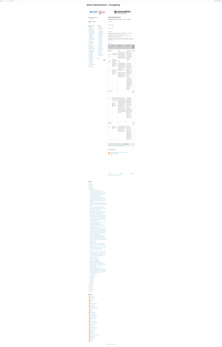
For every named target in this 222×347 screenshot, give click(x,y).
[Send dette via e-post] (123, 144)
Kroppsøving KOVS (92, 48)
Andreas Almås (92, 297)
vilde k (100, 55)
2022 (90, 185)
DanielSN (100, 34)
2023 (90, 184)
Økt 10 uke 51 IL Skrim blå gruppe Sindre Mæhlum (98, 212)
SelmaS (100, 53)
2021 (90, 187)
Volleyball (90, 62)
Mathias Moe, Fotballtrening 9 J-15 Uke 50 (96, 224)
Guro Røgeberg (92, 312)
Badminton (90, 29)
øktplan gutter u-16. (93, 242)
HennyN (100, 39)
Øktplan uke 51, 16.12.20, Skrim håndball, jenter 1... (98, 200)
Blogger (114, 344)
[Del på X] (125, 144)
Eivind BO (100, 35)
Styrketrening (91, 59)
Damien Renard (92, 306)
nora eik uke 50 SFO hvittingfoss (95, 234)
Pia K (99, 52)
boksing (90, 63)
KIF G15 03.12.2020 (93, 266)
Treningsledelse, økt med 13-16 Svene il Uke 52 (97, 192)
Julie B (100, 46)
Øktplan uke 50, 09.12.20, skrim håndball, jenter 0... (98, 230)
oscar (91, 341)
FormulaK (90, 34)
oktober (91, 276)
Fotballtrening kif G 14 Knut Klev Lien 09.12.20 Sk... (98, 231)
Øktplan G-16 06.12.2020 (94, 258)
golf (89, 65)
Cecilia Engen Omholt (93, 303)
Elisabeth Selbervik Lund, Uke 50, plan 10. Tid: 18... (98, 228)
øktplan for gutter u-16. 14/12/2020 (95, 209)
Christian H (100, 33)
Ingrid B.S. (100, 40)
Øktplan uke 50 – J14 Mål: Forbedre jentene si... (97, 243)
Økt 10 (91, 205)
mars (91, 279)
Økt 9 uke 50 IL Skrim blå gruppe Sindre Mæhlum (97, 247)
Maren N (100, 49)
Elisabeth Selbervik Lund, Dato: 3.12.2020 (96, 265)
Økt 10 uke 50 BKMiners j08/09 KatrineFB (96, 235)
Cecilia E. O (100, 32)
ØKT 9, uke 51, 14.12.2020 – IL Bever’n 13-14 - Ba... (98, 208)
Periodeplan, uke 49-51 (93, 273)
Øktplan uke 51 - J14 (93, 201)
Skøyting (90, 58)
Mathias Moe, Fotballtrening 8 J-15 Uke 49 (96, 262)
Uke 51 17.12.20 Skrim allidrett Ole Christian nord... (98, 193)
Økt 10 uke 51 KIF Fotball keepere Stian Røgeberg (98, 215)
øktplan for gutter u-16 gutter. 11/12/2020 (96, 211)
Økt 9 (91, 250)
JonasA (100, 45)
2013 (90, 291)
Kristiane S (100, 48)
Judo (90, 44)
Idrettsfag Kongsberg (93, 318)
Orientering (91, 51)
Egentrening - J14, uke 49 (94, 257)
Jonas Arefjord (92, 324)
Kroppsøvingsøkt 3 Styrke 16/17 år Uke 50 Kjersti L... (98, 254)
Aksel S (100, 27)
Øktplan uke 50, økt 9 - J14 (94, 246)
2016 (90, 287)
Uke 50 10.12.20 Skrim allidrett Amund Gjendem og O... (98, 239)
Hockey (90, 41)
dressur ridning (113, 145)
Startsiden (121, 173)
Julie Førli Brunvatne (93, 327)
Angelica (91, 300)
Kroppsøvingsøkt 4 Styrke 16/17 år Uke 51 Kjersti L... (98, 219)
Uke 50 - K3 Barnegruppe (94, 227)
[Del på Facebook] (126, 144)
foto (89, 23)
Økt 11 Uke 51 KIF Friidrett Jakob (95, 196)
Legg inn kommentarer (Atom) (116, 175)
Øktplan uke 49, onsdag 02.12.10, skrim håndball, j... (98, 270)
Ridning (120, 145)
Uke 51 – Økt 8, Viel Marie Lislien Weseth (96, 213)
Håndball (90, 42)
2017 (90, 286)
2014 (90, 290)
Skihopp (90, 56)
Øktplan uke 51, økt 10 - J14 (94, 220)
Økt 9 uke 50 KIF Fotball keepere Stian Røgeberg (97, 236)
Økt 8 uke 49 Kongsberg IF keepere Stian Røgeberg (98, 269)
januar (91, 281)
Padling (90, 52)
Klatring (90, 47)
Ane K (100, 29)
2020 (90, 188)
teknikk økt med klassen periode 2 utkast (96, 190)
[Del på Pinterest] (128, 144)
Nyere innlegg (110, 173)
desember (91, 189)
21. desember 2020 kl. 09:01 (123, 152)
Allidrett (90, 27)
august (91, 277)
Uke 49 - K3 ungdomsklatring (94, 259)
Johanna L (100, 42)
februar (91, 280)
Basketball (90, 32)
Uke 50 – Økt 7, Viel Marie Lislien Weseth (96, 255)
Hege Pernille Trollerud (114, 152)
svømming (90, 66)
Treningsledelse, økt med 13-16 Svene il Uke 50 (97, 253)
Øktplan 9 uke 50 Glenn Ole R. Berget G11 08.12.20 (98, 238)
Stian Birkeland (92, 336)
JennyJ (100, 41)
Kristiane (91, 330)
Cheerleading (91, 33)
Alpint (90, 28)
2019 (90, 283)
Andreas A (100, 28)
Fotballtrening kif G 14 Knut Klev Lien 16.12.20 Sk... (98, 197)
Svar (111, 155)
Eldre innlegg (132, 173)
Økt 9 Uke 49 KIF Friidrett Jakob (95, 261)
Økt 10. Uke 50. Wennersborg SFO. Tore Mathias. (97, 232)
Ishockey (90, 43)
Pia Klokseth (92, 333)
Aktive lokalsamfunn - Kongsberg (103, 5)
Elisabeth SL (117, 145)
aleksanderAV (101, 54)
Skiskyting (90, 57)
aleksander (92, 339)
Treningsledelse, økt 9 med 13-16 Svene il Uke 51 (98, 216)
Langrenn (90, 50)
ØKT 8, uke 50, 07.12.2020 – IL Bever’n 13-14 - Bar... (98, 251)
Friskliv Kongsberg (92, 39)
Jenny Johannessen (93, 321)
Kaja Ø (100, 47)
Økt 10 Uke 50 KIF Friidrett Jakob (95, 223)
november (91, 275)
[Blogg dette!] (124, 144)
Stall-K (123, 145)
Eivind (91, 309)
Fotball (90, 35)
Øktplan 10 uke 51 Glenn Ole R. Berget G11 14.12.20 (98, 204)
